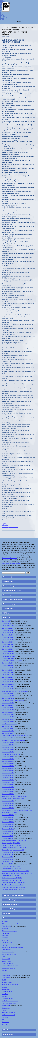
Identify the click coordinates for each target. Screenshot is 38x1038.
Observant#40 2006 (8, 749)
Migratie (4, 987)
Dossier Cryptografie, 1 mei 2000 (12, 845)
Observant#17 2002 (8, 815)
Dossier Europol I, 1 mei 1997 (11, 875)
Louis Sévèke (6, 977)
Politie (4, 1010)
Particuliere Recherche (9, 1003)
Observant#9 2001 (7, 833)
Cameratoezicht (7, 942)
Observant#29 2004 (8, 777)
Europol (4, 970)
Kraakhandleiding (9, 909)
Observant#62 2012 (8, 684)
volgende (5, 525)
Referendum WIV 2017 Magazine (13, 895)
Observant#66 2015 (8, 674)
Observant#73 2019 (8, 653)
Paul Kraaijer (6, 1005)
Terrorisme (5, 1022)
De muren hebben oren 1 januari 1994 (14, 882)
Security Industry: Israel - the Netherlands (15, 691)
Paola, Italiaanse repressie (10, 1001)
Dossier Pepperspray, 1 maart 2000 (13, 850)
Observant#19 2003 (8, 805)
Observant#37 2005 (8, 759)
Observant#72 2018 (8, 658)
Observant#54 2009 (8, 707)
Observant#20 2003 (8, 803)
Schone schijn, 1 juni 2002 (10, 812)
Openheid (5, 994)
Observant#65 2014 (8, 677)
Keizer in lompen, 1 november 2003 (13, 798)
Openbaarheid (8, 581)
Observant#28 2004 (8, 780)
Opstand (4, 996)
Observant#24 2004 (8, 789)
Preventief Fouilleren (8, 1012)
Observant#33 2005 (8, 768)
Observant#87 (6, 621)
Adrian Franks (6, 926)
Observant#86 (6, 623)
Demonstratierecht (7, 952)
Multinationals (6, 989)
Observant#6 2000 (7, 852)
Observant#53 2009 (8, 710)
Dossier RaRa (6, 961)
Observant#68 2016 (8, 670)
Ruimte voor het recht (8, 738)
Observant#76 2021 (8, 646)
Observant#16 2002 (8, 817)
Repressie (5, 1017)
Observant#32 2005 (8, 770)
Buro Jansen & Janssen (9, 558)
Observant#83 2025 (8, 630)
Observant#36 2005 (8, 761)
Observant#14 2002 (8, 822)
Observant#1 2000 (7, 864)
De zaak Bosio (6, 949)
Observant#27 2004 (8, 782)
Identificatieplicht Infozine (9, 724)
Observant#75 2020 (8, 649)
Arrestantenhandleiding (9, 656)
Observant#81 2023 (8, 635)
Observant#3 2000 (7, 859)
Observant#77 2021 (8, 644)
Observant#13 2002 (8, 824)
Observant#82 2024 (8, 632)
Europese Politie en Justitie (10, 966)
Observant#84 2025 (8, 628)
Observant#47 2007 (8, 726)
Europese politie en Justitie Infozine (13, 700)
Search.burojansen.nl (10, 577)
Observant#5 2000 (7, 854)
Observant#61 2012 (8, 686)
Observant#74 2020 (8, 651)
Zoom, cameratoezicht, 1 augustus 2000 (14, 840)
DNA (3, 956)
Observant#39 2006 (8, 752)
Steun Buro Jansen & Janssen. (11, 563)
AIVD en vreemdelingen (9, 931)
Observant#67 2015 (8, 672)
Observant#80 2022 (8, 637)
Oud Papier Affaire (7, 998)
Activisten (5, 921)
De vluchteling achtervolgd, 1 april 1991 (14, 887)
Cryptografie (6, 945)
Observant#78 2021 (8, 642)
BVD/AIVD (5, 940)
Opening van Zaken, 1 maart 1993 (12, 885)
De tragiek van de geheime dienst (12, 947)
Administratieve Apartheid (10, 924)
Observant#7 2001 (7, 838)
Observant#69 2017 (8, 668)
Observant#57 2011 (8, 698)
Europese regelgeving (8, 968)
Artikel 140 (5, 935)
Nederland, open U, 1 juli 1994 (11, 880)
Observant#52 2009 (8, 712)
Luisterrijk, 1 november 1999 (11, 866)
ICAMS (4, 980)
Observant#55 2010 (8, 705)
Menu (19, 21)
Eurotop (4, 973)
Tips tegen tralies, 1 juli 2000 (11, 843)
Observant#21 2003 (8, 801)
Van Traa (5, 1024)
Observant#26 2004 (8, 784)
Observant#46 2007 (8, 728)
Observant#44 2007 (8, 733)
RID (3, 1019)
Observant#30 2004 (8, 775)
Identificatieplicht (7, 982)
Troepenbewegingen (10, 604)
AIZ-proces (5, 933)
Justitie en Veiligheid (10, 586)
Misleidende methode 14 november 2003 (14, 796)
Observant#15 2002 (8, 819)
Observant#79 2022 (8, 640)
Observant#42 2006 (8, 745)
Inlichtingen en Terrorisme (12, 590)
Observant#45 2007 (8, 731)
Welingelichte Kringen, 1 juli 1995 (12, 878)
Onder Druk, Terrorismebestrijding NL (13, 740)
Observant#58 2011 (8, 696)
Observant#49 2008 (8, 719)
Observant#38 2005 (8, 756)
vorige (4, 523)
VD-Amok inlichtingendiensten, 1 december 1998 (17, 873)
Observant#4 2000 (7, 857)
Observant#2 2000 (7, 861)
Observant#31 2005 (8, 773)
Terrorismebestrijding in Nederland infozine (15, 735)
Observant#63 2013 (8, 681)
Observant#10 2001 (8, 831)
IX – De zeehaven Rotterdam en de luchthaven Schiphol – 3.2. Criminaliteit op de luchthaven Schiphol (17, 31)
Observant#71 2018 (8, 663)
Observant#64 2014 (8, 679)
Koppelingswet (6, 975)
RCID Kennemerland (8, 1015)
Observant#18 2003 (8, 808)
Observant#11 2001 (8, 829)
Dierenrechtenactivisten (9, 954)
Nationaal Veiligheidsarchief (12, 599)
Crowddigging (8, 608)
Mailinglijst (6, 913)
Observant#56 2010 (8, 703)
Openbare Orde (7, 991)
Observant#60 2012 (8, 689)
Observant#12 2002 (8, 826)
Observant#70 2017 (8, 665)
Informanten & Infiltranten (10, 984)
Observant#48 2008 (8, 721)
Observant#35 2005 (8, 763)
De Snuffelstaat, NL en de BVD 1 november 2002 (17, 810)
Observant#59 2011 (8, 693)
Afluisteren (5, 928)
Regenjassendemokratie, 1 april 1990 (13, 889)
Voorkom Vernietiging (10, 900)
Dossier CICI (6, 959)
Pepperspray (6, 1008)
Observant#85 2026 (8, 625)
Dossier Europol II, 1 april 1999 (11, 868)
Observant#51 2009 (8, 714)
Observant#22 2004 (8, 794)
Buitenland (5, 938)
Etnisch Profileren (7, 963)
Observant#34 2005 (8, 766)
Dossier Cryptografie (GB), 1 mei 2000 (14, 847)
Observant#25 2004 (8, 787)
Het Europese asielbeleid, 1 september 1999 (15, 871)
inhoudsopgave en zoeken (10, 527)
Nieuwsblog (7, 595)
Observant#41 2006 (8, 747)
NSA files (6, 613)
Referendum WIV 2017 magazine (12, 661)
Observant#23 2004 (8, 791)
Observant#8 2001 (7, 836)
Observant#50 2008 (8, 717)
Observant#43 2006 (8, 742)
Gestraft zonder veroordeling (11, 754)
